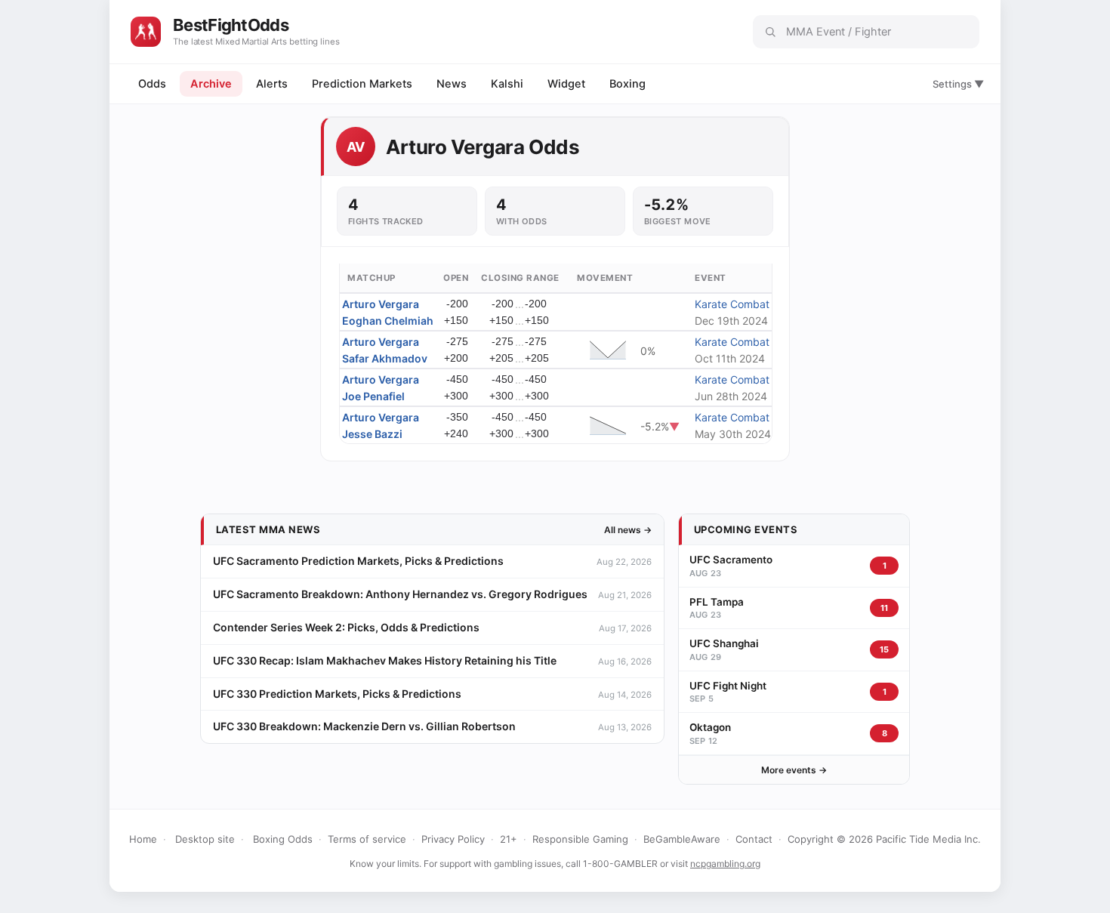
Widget (566, 84)
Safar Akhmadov (384, 358)
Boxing (627, 84)
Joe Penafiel (373, 396)
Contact (753, 839)
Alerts (272, 84)
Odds (152, 84)
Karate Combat (732, 304)
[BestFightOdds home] (146, 32)
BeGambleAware (681, 839)
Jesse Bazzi (372, 433)
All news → (628, 529)
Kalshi (507, 84)
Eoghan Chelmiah (387, 320)
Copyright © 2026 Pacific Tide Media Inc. (884, 839)
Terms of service (367, 839)
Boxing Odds (283, 839)
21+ (508, 839)
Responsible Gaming (580, 839)
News (451, 84)
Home (143, 839)
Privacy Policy (453, 839)
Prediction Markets (362, 84)
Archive (211, 84)
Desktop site (205, 839)
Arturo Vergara (380, 304)
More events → (794, 770)
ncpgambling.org (725, 863)
